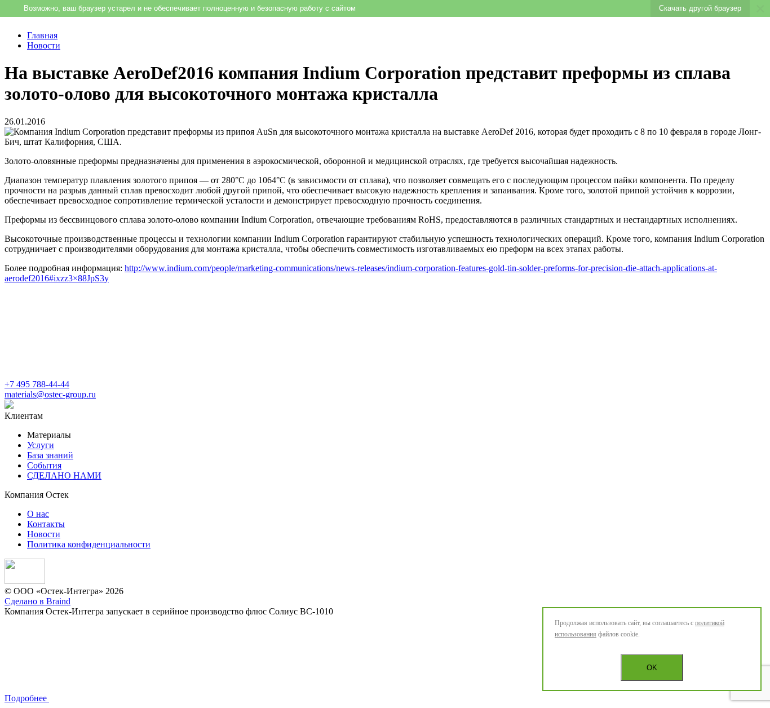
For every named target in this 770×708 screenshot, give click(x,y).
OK (652, 667)
